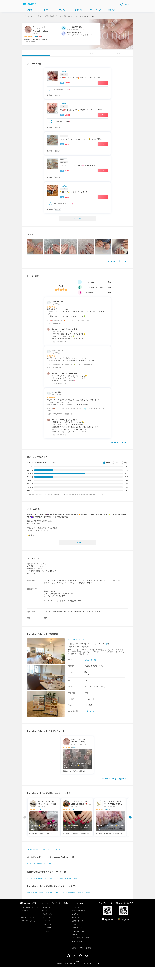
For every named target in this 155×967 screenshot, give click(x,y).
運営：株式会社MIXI (78, 910)
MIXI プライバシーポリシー (80, 941)
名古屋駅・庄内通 (48, 16)
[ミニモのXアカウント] (74, 956)
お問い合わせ (89, 711)
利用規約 (75, 934)
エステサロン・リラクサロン (29, 921)
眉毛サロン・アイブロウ (27, 917)
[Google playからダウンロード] (123, 919)
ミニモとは (75, 907)
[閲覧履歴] (121, 4)
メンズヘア (45, 910)
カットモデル (46, 931)
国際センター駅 (61, 16)
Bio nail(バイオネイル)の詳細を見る (115, 779)
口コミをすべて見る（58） (118, 442)
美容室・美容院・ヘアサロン (29, 907)
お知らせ (75, 914)
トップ (24, 16)
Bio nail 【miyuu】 (33, 849)
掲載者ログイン (77, 927)
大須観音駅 (71, 893)
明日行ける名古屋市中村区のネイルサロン (40, 863)
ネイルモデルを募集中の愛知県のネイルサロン (64, 878)
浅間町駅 (80, 893)
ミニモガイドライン (78, 931)
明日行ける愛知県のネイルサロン (37, 878)
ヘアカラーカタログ (48, 914)
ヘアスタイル (46, 907)
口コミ (119, 53)
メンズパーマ (46, 921)
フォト (63, 53)
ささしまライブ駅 (59, 893)
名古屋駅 (49, 893)
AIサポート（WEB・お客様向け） (82, 948)
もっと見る (77, 218)
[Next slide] (130, 817)
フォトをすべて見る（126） (118, 261)
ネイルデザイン (46, 924)
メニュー (91, 53)
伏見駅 (41, 893)
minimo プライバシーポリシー (81, 938)
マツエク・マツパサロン (27, 914)
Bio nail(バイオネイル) (75, 16)
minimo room (76, 917)
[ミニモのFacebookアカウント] (80, 956)
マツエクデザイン (47, 927)
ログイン (128, 4)
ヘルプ (74, 944)
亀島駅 (88, 893)
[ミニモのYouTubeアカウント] (86, 956)
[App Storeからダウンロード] (107, 919)
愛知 (39, 16)
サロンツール (76, 924)
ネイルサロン (32, 16)
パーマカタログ (46, 917)
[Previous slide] (24, 817)
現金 (86, 672)
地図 (106, 643)
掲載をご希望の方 (77, 921)
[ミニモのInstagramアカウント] (68, 956)
